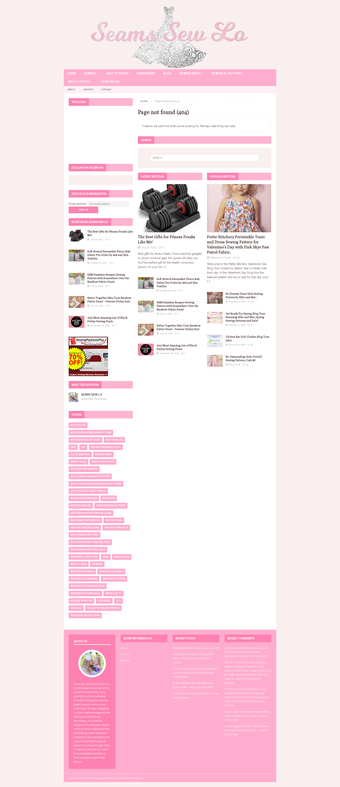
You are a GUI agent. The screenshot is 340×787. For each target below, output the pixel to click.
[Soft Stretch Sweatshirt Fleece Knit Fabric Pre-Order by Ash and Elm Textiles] (146, 283)
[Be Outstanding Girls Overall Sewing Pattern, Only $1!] (215, 361)
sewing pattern (114, 578)
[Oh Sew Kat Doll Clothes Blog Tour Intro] (215, 341)
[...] (208, 281)
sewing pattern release (88, 586)
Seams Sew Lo (91, 394)
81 (238, 257)
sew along (121, 556)
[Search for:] (205, 157)
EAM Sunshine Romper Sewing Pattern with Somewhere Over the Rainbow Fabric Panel (177, 306)
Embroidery (146, 73)
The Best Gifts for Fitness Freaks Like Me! (196, 648)
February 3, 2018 (236, 325)
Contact (88, 89)
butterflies (114, 439)
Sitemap (106, 89)
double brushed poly (106, 447)
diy (83, 447)
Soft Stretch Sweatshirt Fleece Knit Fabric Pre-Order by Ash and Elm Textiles (178, 282)
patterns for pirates (85, 520)
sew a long (79, 564)
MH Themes (135, 778)
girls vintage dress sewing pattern (96, 483)
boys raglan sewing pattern (91, 432)
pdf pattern (113, 520)
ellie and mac (80, 454)
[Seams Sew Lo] (170, 67)
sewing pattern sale (85, 593)
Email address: (78, 203)
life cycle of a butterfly (88, 491)
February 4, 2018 (236, 301)
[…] (165, 266)
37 (252, 325)
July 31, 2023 (148, 247)
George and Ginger (84, 469)
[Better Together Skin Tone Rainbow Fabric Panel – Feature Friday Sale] (146, 330)
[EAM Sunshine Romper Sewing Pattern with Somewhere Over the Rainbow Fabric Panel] (146, 306)
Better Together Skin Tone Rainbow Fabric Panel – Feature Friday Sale (247, 715)
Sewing (90, 73)
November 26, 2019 (169, 353)
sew (106, 556)
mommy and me (81, 505)
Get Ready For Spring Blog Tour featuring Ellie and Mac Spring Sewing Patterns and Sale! (245, 317)
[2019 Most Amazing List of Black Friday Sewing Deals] (146, 349)
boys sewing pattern (85, 439)
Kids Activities (79, 81)
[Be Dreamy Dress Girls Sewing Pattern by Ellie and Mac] (215, 298)
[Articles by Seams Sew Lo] (73, 399)
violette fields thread (103, 608)
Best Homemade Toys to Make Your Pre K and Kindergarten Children (247, 701)
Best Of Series (117, 73)
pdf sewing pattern (84, 534)
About (71, 89)
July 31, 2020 (165, 314)
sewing (97, 564)
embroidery (103, 454)
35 (247, 364)
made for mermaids (84, 498)
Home (72, 73)
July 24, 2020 (166, 333)
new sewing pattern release (91, 513)
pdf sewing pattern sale (88, 549)
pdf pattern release (85, 527)
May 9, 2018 (234, 364)
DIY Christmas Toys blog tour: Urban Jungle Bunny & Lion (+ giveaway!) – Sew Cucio (246, 693)
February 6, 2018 (220, 257)
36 (252, 344)
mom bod (109, 498)
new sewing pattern (111, 505)
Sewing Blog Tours (227, 73)
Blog (167, 73)
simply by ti (113, 593)
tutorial (104, 600)
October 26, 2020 (167, 290)
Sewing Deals (190, 73)
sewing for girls (111, 571)
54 (252, 301)
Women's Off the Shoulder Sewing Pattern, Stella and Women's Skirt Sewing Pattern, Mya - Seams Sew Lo (246, 666)
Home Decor (110, 81)
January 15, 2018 (236, 344)
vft (118, 600)
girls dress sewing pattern (90, 476)
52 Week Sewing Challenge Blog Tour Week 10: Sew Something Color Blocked (246, 678)
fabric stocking (103, 461)
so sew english (81, 600)
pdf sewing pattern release (90, 542)
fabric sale (78, 461)
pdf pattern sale (116, 527)
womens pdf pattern (85, 615)
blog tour (78, 425)
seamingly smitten (84, 556)
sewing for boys (82, 571)
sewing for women (84, 578)
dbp (73, 447)
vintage (76, 608)
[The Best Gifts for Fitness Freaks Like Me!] (170, 208)
